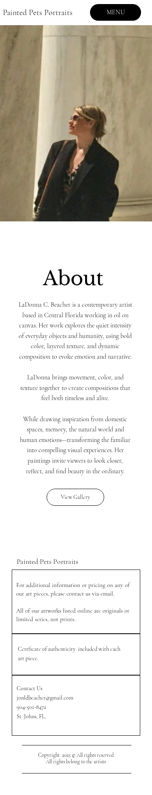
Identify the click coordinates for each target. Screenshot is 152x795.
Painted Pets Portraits (39, 12)
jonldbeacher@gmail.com (45, 697)
